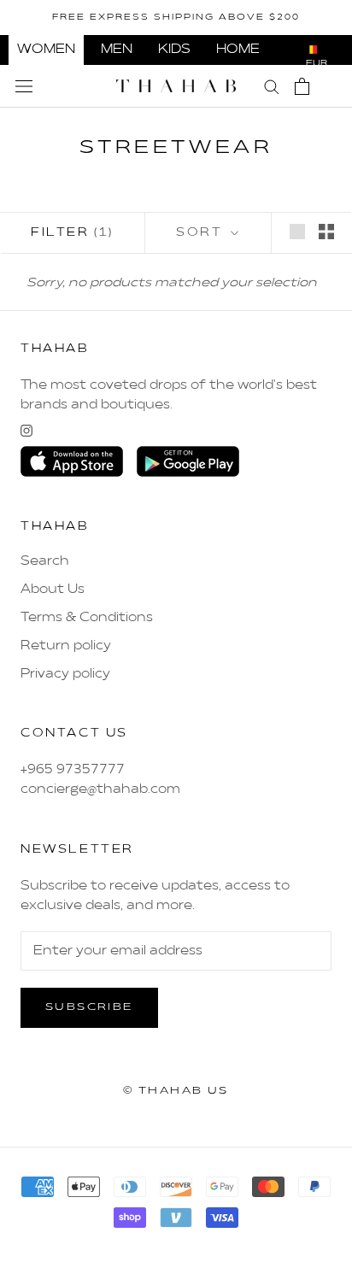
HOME (238, 50)
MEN (116, 50)
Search (45, 561)
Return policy (66, 646)
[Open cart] (302, 86)
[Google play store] (188, 461)
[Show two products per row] (326, 231)
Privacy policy (65, 674)
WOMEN (46, 50)
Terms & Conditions (87, 618)
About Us (53, 590)
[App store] (72, 461)
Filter (72, 232)
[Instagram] (26, 431)
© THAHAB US (175, 1091)
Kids (174, 50)
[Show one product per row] (297, 231)
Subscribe (89, 1007)
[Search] (271, 86)
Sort (201, 232)
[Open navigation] (23, 86)
